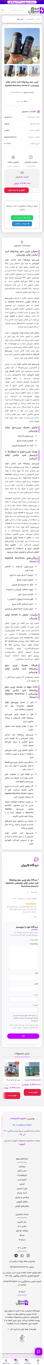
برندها (22, 1235)
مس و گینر (22, 1170)
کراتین (22, 1184)
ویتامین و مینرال (22, 1197)
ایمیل (35, 1005)
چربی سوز (20, 19)
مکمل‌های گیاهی (22, 1206)
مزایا (37, 973)
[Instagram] (28, 1255)
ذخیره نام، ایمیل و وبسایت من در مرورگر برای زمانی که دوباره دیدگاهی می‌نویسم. (25, 1018)
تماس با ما (22, 1226)
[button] (32, 1092)
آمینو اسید (22, 1179)
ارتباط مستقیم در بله (22, 1125)
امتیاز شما (34, 940)
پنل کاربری (22, 1222)
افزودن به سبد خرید (16, 190)
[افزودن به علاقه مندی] (27, 1064)
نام (36, 995)
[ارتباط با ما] (38, 1351)
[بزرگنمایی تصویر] (35, 59)
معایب (36, 984)
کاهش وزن (30, 19)
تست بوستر (22, 1193)
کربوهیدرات (22, 1175)
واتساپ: (22, 1119)
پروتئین (22, 1166)
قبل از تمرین (22, 1188)
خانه (38, 19)
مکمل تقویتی (22, 1201)
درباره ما (22, 1239)
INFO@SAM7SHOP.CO (19, 1267)
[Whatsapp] (22, 1255)
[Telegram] (16, 1255)
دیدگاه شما (34, 944)
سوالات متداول (22, 1230)
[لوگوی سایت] (22, 2)
